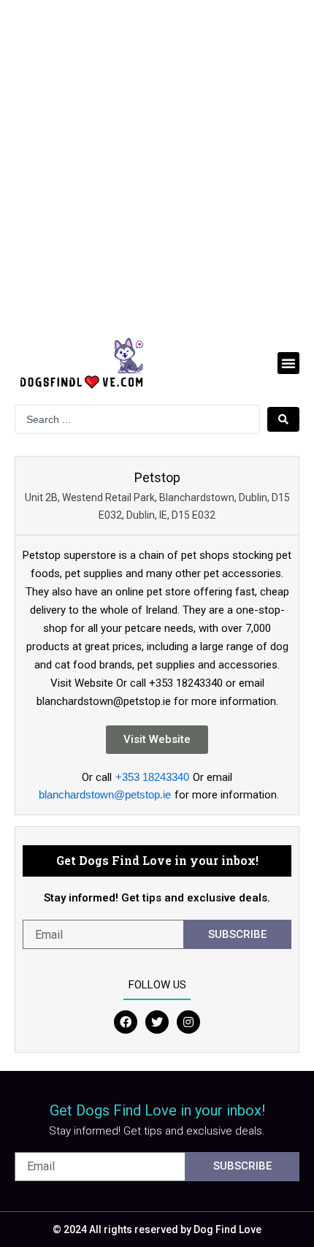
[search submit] (283, 419)
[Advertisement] (157, 164)
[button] (288, 363)
